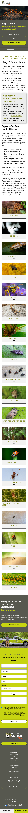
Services (14, 750)
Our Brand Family (14, 771)
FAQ (14, 756)
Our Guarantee (14, 625)
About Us (14, 760)
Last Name (5, 671)
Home (3, 49)
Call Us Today (7, 811)
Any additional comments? (10, 699)
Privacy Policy (9, 804)
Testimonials (14, 763)
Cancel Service (14, 758)
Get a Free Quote (21, 811)
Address (3, 685)
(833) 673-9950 (14, 35)
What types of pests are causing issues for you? (15, 693)
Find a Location (14, 787)
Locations (14, 767)
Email (4, 681)
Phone (4, 676)
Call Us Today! (14, 743)
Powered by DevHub (14, 806)
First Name (5, 665)
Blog (14, 769)
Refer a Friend (14, 754)
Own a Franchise (14, 765)
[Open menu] (25, 3)
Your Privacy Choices (11, 805)
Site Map (20, 805)
